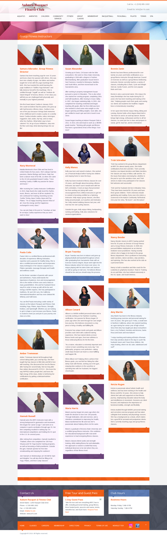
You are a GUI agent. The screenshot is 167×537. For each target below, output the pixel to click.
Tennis (143, 16)
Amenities (33, 16)
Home (22, 526)
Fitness (70, 16)
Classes (33, 526)
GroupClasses (80, 17)
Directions (74, 526)
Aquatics (21, 16)
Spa (151, 16)
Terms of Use (102, 526)
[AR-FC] (35, 6)
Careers (45, 526)
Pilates (133, 16)
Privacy (87, 526)
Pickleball (121, 16)
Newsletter (118, 526)
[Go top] (145, 524)
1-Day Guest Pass (74, 500)
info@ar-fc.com (142, 9)
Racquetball (107, 16)
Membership (93, 16)
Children (45, 16)
